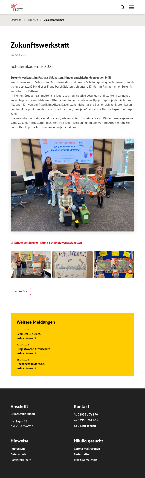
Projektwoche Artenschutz (33, 349)
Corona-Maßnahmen (87, 449)
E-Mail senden (87, 426)
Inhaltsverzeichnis (85, 460)
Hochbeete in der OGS (31, 364)
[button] (122, 7)
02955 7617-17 (88, 420)
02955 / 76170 (88, 414)
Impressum (18, 449)
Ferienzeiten (82, 454)
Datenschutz (18, 454)
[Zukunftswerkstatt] (31, 264)
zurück (23, 291)
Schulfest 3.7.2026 (29, 334)
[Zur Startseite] (17, 7)
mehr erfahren (25, 338)
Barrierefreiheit (21, 460)
